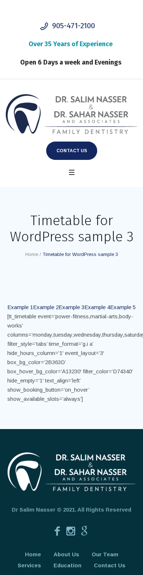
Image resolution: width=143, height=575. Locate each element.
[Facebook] (57, 531)
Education (67, 565)
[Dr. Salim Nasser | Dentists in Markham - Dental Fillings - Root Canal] (72, 114)
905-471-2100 (73, 25)
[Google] (84, 531)
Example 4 (97, 307)
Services (29, 565)
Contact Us (71, 150)
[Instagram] (71, 531)
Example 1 (20, 307)
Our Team (105, 554)
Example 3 (71, 307)
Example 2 (46, 307)
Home (31, 254)
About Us (66, 554)
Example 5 (123, 307)
